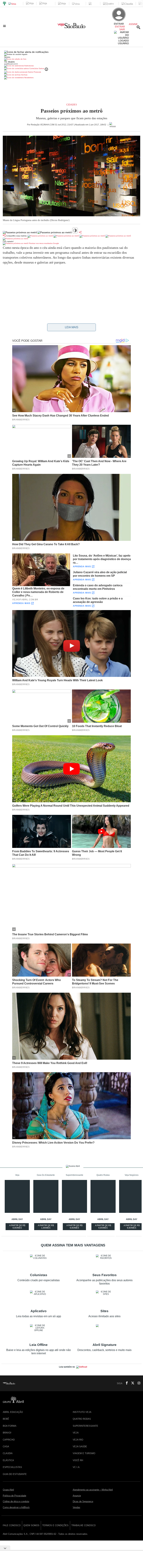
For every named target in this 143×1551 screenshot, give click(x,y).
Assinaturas (29, 66)
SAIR (122, 29)
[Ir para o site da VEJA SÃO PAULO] (71, 27)
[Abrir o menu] (5, 26)
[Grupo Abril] (4, 3)
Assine (133, 24)
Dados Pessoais (34, 72)
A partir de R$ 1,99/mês (46, 1227)
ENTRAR (120, 26)
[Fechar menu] (26, 52)
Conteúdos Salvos (37, 68)
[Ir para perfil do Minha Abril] (71, 59)
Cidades (71, 104)
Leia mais (71, 327)
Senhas (24, 75)
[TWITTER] (131, 1383)
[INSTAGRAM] (137, 1383)
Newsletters (28, 78)
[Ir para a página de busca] (138, 27)
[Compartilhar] (80, 232)
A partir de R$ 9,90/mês (17, 1227)
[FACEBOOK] (125, 1383)
